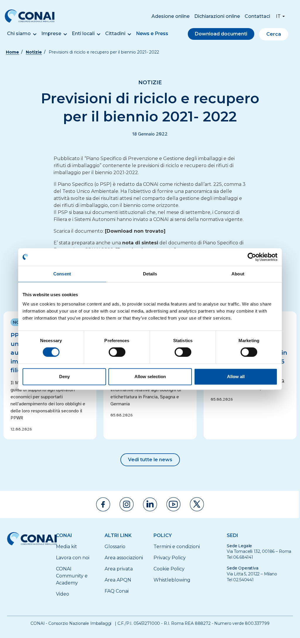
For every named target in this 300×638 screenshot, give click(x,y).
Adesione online (170, 16)
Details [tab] (150, 273)
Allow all (236, 376)
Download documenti (221, 34)
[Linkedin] (150, 504)
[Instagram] (127, 504)
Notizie (34, 52)
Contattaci (257, 16)
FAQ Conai (117, 591)
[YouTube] (173, 504)
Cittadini (115, 33)
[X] (197, 504)
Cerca (273, 34)
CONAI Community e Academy (72, 576)
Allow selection (150, 376)
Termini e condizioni (177, 546)
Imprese (51, 33)
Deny (64, 376)
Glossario (115, 546)
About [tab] (237, 273)
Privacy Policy (170, 557)
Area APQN (118, 580)
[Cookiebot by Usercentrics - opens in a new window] (251, 257)
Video (62, 594)
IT (278, 16)
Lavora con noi (72, 557)
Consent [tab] (62, 273)
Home (12, 52)
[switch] (117, 352)
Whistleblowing (172, 580)
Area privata (119, 569)
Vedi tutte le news (150, 459)
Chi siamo (19, 33)
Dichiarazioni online (217, 16)
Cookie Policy (169, 569)
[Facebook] (103, 504)
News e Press (152, 33)
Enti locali (83, 33)
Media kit (66, 546)
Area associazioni (124, 557)
